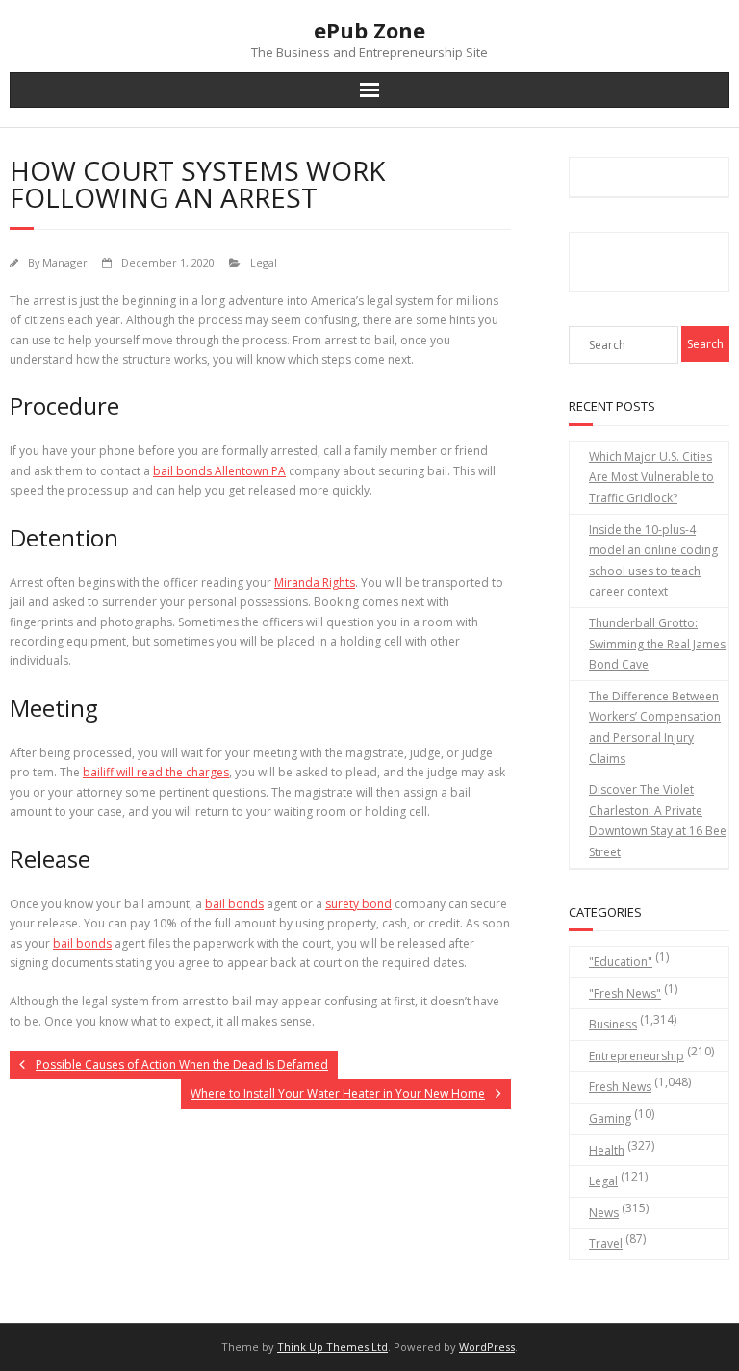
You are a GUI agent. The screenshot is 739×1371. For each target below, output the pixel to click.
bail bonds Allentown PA (219, 471)
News (604, 1213)
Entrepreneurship (636, 1056)
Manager (65, 262)
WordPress (487, 1346)
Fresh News (620, 1087)
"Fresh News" (625, 993)
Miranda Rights (314, 582)
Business (613, 1024)
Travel (606, 1243)
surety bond (358, 904)
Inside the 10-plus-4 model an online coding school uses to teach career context (653, 560)
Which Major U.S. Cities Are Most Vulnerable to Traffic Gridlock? (651, 477)
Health (606, 1150)
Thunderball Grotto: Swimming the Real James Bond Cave (657, 644)
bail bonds (234, 904)
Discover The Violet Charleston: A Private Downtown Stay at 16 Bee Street (657, 820)
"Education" (620, 961)
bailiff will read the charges (156, 772)
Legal (263, 262)
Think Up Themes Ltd (332, 1346)
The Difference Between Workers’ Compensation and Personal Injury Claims (655, 727)
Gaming (610, 1118)
